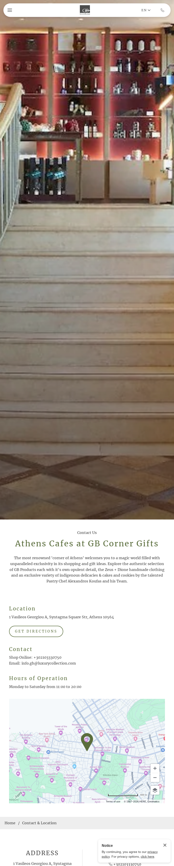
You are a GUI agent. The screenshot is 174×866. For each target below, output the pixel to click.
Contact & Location (39, 823)
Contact (21, 649)
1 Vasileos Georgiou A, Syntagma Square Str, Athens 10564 (61, 617)
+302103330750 (47, 657)
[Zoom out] (155, 777)
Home (10, 823)
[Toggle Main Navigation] (9, 10)
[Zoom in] (155, 768)
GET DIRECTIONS (36, 631)
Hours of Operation (38, 678)
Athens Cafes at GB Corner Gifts (87, 543)
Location (22, 608)
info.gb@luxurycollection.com (49, 663)
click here (147, 856)
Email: (15, 663)
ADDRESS (42, 853)
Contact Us (87, 532)
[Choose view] (155, 790)
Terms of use (113, 801)
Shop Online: (21, 657)
